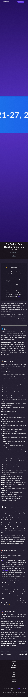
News (14, 255)
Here (12, 595)
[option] (0, 692)
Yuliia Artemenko (14, 252)
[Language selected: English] (12, 694)
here (19, 296)
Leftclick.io (19, 688)
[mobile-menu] (26, 1)
